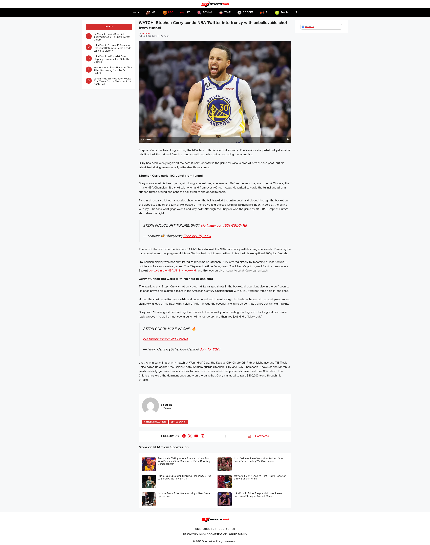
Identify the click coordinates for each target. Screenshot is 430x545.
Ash (178, 422)
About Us (209, 529)
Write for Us (238, 535)
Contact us (227, 529)
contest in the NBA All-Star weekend (172, 270)
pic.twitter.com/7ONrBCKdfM (165, 339)
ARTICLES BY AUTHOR (155, 422)
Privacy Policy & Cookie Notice (205, 535)
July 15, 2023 (210, 349)
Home (136, 12)
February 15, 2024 (197, 236)
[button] (296, 12)
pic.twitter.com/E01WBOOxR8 (224, 225)
